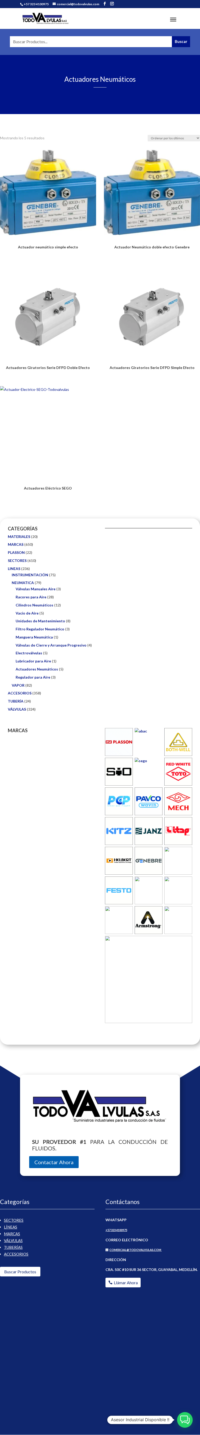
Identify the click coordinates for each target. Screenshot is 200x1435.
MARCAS (15, 544)
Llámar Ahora (126, 1282)
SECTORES (17, 560)
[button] (185, 1420)
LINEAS (14, 568)
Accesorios (16, 1254)
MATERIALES (19, 536)
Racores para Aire (31, 597)
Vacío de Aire (27, 613)
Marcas (12, 1233)
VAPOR (18, 685)
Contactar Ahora (53, 1162)
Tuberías (13, 1247)
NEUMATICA (23, 582)
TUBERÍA (15, 701)
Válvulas (13, 1240)
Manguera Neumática (34, 637)
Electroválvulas (29, 653)
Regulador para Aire (33, 677)
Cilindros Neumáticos (34, 605)
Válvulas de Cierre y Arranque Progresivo (51, 645)
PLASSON (16, 552)
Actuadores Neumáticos (37, 669)
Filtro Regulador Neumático (40, 629)
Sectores (13, 1220)
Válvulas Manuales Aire (35, 589)
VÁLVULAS (17, 709)
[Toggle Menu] (173, 19)
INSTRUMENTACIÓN (30, 575)
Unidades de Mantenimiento (40, 621)
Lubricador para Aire (33, 661)
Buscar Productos (20, 1271)
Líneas (10, 1227)
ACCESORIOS (20, 693)
